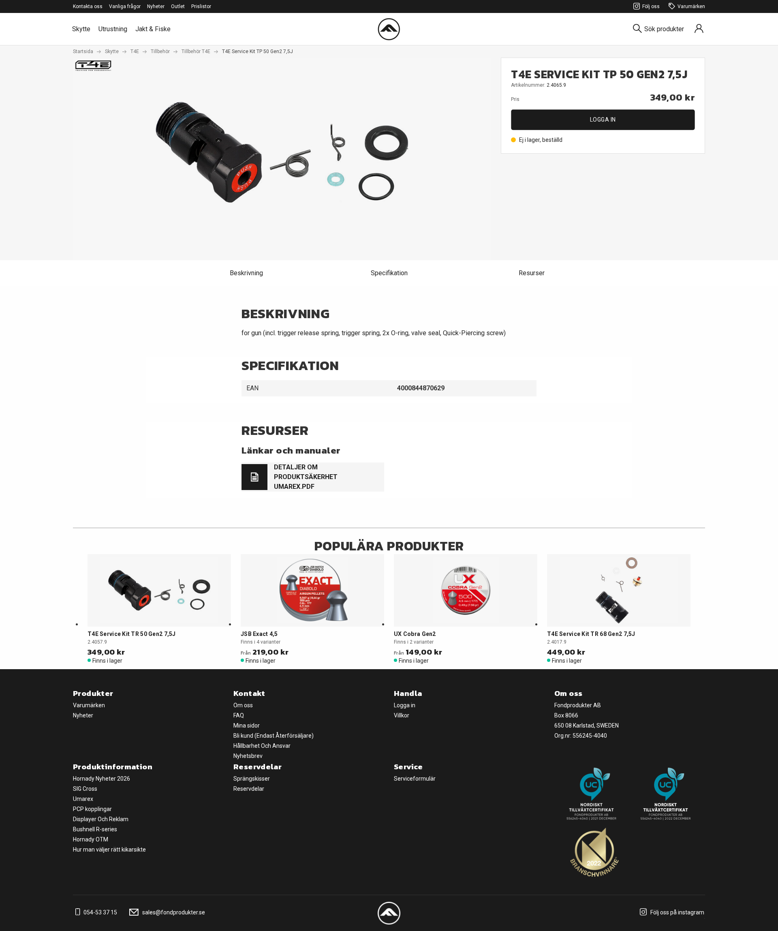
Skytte (81, 29)
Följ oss (651, 6)
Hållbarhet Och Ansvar (262, 746)
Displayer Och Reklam (100, 819)
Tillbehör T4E (196, 51)
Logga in (603, 119)
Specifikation (389, 273)
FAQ (238, 715)
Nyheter (156, 6)
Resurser (532, 273)
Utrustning (112, 29)
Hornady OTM (90, 839)
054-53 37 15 (99, 912)
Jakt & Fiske (153, 29)
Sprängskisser (251, 778)
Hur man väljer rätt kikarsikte (109, 849)
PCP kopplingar (92, 809)
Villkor (401, 715)
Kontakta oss (88, 6)
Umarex (83, 799)
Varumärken (691, 6)
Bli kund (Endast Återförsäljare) (273, 735)
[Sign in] (699, 29)
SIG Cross (85, 788)
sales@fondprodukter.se (173, 912)
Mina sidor (246, 725)
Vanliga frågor (125, 6)
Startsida (83, 51)
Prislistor (201, 6)
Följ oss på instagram (676, 912)
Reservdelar (248, 788)
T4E (134, 51)
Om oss (243, 705)
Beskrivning (246, 273)
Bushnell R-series (95, 829)
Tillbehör (160, 51)
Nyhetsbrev (248, 756)
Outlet (178, 6)
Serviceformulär (415, 778)
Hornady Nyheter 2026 (101, 778)
